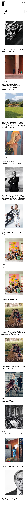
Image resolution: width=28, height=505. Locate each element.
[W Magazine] (3, 3)
